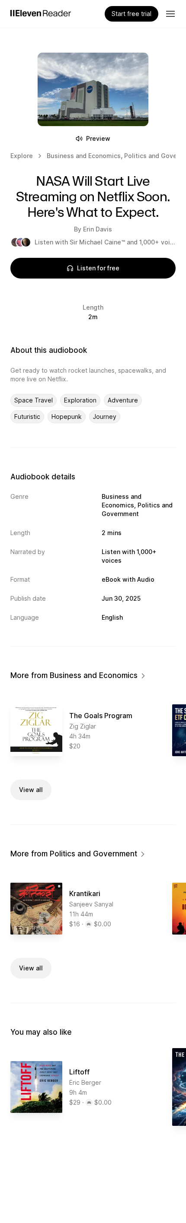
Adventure (123, 400)
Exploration (80, 400)
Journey (104, 416)
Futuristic (27, 416)
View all (31, 789)
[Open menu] (170, 13)
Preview (98, 138)
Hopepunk (66, 416)
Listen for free (98, 268)
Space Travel (33, 400)
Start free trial (131, 13)
